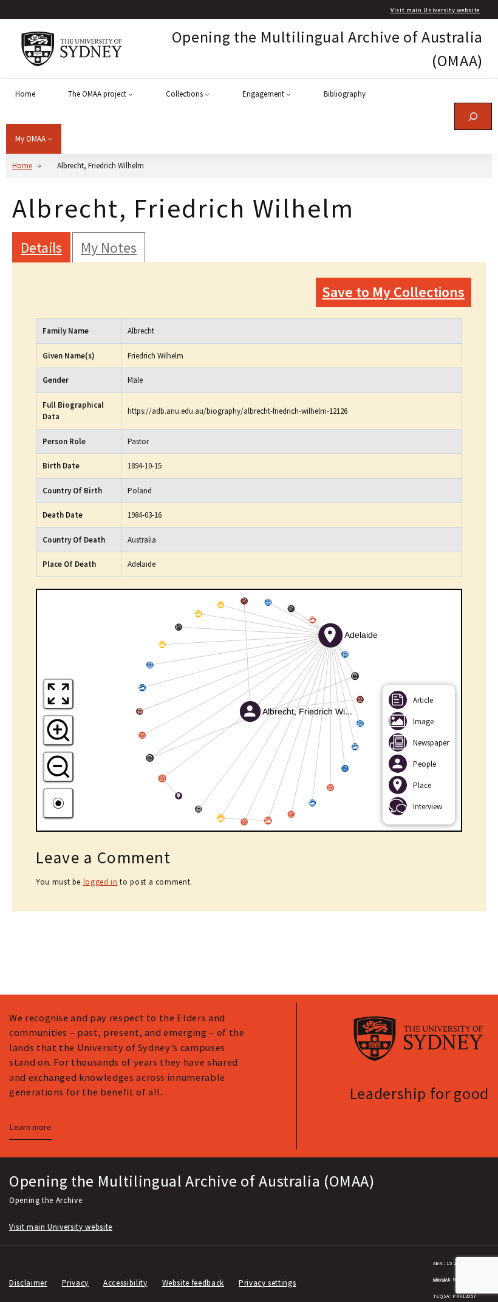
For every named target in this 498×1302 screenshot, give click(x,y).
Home (22, 165)
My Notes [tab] (109, 247)
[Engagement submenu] (288, 94)
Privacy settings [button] (267, 1283)
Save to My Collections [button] (393, 292)
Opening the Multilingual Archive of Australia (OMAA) (192, 1181)
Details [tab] (41, 247)
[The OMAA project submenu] (130, 94)
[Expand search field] (473, 116)
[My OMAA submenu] (49, 138)
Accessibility (125, 1283)
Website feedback (193, 1283)
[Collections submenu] (207, 94)
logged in (100, 882)
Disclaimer (28, 1283)
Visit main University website (435, 10)
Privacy (75, 1283)
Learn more (30, 1127)
